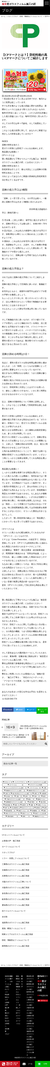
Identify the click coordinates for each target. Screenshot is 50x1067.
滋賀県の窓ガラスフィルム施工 (30, 1033)
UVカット (7, 782)
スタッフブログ (8, 852)
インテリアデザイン (19, 782)
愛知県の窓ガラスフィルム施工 (30, 978)
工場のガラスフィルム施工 (13, 799)
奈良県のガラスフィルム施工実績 (15, 893)
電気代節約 (10, 816)
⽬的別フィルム (7, 978)
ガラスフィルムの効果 (36, 785)
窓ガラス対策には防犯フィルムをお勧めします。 (23, 148)
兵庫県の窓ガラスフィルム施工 (30, 1026)
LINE (45, 1064)
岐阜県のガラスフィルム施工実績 (15, 899)
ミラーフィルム (33, 787)
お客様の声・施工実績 (11, 841)
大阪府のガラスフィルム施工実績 (15, 888)
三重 (45, 787)
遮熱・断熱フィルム (18, 978)
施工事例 (31, 802)
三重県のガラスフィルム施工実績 (15, 864)
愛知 (29, 799)
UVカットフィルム (18, 997)
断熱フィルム (41, 799)
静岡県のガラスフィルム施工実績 (15, 946)
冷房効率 (44, 793)
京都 (6, 793)
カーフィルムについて (11, 847)
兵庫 (35, 793)
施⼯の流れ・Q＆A (7, 1015)
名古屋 (8, 796)
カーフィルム (13, 785)
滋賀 (32, 805)
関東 (44, 810)
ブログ (7, 1034)
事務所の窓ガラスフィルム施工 (37, 790)
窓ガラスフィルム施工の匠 (19, 3)
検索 (45, 743)
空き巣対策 (15, 807)
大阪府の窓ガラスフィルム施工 (30, 1010)
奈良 (26, 796)
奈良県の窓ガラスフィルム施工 (30, 1041)
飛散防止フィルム (39, 816)
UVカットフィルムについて (13, 835)
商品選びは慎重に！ (10, 152)
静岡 (24, 816)
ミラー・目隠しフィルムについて (15, 858)
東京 (16, 805)
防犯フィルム (26, 813)
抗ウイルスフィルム (18, 1015)
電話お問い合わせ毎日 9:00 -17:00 (12, 1064)
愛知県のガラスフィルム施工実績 (15, 905)
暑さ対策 (43, 802)
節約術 (38, 807)
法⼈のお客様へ (7, 1023)
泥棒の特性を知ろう (10, 145)
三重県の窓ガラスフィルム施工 (30, 1002)
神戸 (6, 807)
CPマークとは (8, 155)
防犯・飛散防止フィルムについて (15, 940)
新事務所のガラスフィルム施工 (14, 802)
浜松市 (24, 805)
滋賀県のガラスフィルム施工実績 (15, 923)
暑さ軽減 (7, 805)
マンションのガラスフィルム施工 (15, 787)
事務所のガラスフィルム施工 (14, 790)
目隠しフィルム (42, 805)
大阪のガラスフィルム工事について (16, 882)
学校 (35, 796)
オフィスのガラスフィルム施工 (38, 782)
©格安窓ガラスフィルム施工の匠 (25, 1057)
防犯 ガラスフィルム (11, 813)
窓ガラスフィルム (27, 807)
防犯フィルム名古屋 (40, 813)
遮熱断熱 (34, 810)
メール (30, 1064)
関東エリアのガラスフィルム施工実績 (17, 934)
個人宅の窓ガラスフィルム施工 (20, 793)
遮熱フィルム (22, 810)
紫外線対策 (9, 810)
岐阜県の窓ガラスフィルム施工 (30, 994)
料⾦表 (7, 994)
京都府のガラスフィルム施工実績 (15, 870)
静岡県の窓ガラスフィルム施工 (30, 986)
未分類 (4, 917)
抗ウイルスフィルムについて (14, 911)
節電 (45, 807)
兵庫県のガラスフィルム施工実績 (15, 876)
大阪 (17, 796)
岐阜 (44, 796)
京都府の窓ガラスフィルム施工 (30, 1018)
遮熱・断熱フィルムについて (14, 928)
